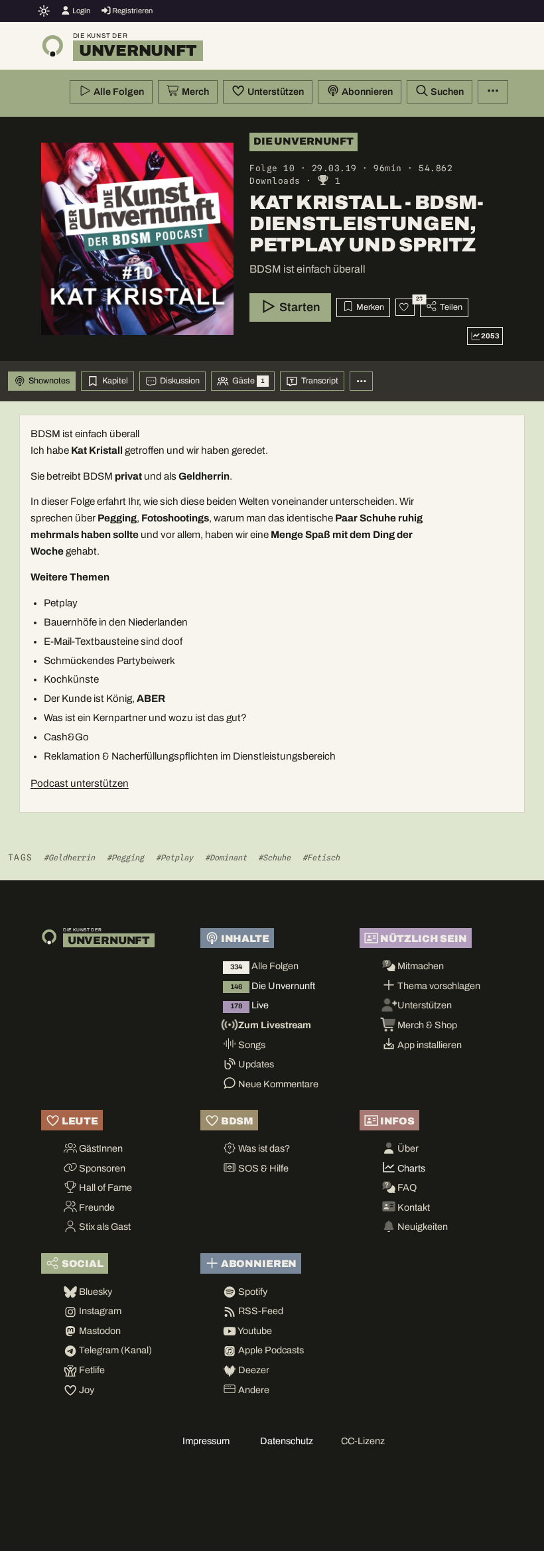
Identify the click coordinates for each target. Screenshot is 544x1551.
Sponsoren (101, 1168)
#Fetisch (321, 857)
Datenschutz (286, 1441)
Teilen (450, 307)
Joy (85, 1389)
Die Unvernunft (272, 985)
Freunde (96, 1207)
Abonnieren (366, 91)
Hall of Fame (104, 1187)
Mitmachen (419, 966)
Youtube (254, 1330)
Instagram (99, 1311)
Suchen (446, 91)
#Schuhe (274, 857)
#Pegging (125, 857)
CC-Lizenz (363, 1441)
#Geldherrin (69, 857)
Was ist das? (263, 1148)
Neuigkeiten (421, 1226)
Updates (255, 1064)
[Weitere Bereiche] (362, 381)
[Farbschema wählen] (44, 10)
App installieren (428, 1045)
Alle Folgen (118, 91)
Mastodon (99, 1330)
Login (80, 11)
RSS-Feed (259, 1311)
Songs (250, 1045)
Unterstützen (274, 91)
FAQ (406, 1187)
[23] (405, 307)
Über (407, 1148)
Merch (194, 91)
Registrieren (132, 11)
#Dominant (226, 857)
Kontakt (412, 1207)
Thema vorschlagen (437, 985)
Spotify (251, 1291)
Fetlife (91, 1370)
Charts (410, 1168)
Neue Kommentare (277, 1084)
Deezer (252, 1370)
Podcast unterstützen (80, 783)
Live (249, 1005)
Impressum (206, 1441)
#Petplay (174, 857)
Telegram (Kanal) (114, 1350)
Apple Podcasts (270, 1350)
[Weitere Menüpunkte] (493, 92)
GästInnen (100, 1148)
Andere (252, 1389)
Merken (369, 307)
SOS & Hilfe (262, 1168)
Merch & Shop (426, 1025)
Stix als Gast (104, 1226)
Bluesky (94, 1291)
